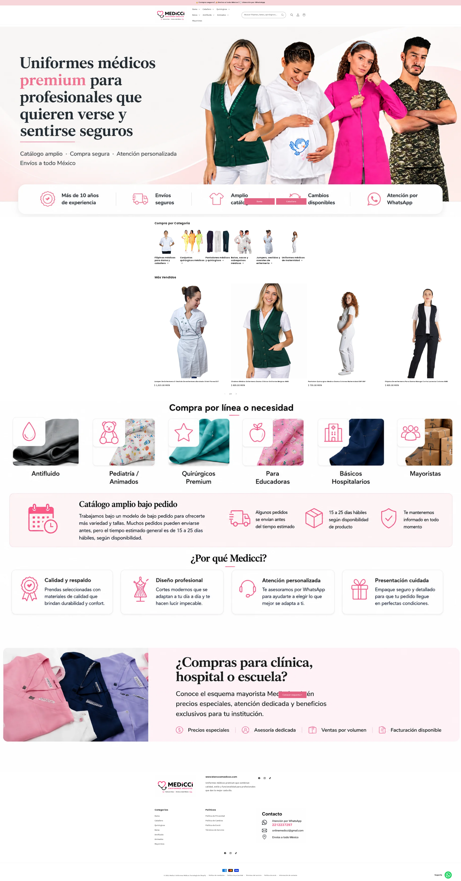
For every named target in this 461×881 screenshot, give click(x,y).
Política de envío (270, 875)
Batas (157, 830)
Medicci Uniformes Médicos (179, 875)
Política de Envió (213, 825)
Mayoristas (159, 844)
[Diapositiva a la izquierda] (224, 394)
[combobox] (264, 15)
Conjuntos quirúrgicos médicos (192, 259)
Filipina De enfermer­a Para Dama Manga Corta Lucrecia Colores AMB (416, 382)
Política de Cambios (214, 820)
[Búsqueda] (282, 15)
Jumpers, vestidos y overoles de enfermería (268, 260)
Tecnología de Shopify (198, 875)
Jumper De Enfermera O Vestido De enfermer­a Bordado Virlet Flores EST (186, 382)
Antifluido (159, 834)
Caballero (291, 201)
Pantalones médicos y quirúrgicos (218, 259)
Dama (259, 201)
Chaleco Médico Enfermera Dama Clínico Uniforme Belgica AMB (260, 382)
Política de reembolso (217, 875)
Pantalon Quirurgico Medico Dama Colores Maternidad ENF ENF (337, 382)
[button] (196, 9)
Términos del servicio (254, 875)
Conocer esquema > (292, 694)
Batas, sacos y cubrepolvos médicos (239, 260)
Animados (159, 839)
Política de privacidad (235, 875)
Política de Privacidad (215, 816)
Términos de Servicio (215, 830)
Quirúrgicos (160, 825)
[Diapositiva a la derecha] (236, 394)
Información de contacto (288, 875)
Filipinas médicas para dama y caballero (165, 260)
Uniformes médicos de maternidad (293, 259)
